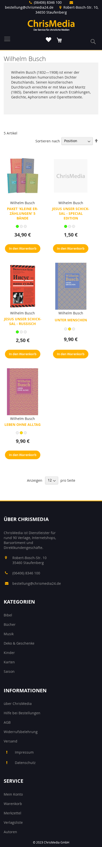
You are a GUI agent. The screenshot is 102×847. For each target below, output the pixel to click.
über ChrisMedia (18, 703)
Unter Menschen (71, 320)
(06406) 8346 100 (48, 2)
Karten (9, 662)
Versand (10, 741)
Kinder (9, 652)
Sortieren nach (47, 140)
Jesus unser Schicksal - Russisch (22, 321)
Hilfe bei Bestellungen (22, 713)
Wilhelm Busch (22, 202)
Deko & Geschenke (19, 643)
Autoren (10, 831)
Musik (9, 633)
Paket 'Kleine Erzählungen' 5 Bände (22, 213)
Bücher (10, 624)
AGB (7, 722)
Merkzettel (12, 813)
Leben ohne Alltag (22, 424)
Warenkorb (13, 803)
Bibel (8, 615)
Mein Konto (13, 794)
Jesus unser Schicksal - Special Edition (70, 213)
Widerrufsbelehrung (21, 731)
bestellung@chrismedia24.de (29, 7)
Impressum (24, 752)
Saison (9, 671)
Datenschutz (25, 762)
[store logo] (51, 25)
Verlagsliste (13, 822)
